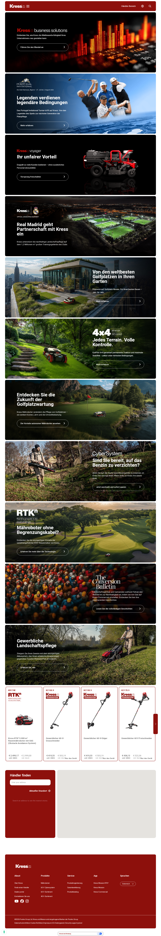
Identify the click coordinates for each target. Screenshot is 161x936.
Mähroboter (45, 883)
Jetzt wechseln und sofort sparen (111, 487)
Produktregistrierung (74, 883)
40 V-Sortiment (46, 896)
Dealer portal (19, 892)
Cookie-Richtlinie (37, 923)
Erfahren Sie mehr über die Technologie (38, 551)
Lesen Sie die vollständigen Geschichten (114, 609)
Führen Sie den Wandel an (32, 47)
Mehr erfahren (102, 301)
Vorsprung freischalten (31, 177)
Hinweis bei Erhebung (65, 933)
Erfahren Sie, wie (28, 667)
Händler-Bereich (128, 6)
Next (155, 724)
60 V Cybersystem (48, 887)
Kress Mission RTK (101, 883)
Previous (5, 724)
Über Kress (18, 883)
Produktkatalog (72, 892)
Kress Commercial (101, 892)
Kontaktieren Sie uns (22, 896)
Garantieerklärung (73, 887)
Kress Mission (99, 887)
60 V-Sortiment (46, 892)
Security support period (73, 923)
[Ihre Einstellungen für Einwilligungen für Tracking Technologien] (4, 932)
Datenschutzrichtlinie (22, 923)
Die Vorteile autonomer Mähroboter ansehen (40, 423)
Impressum (47, 923)
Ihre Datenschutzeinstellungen (84, 933)
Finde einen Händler (21, 887)
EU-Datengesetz (58, 923)
